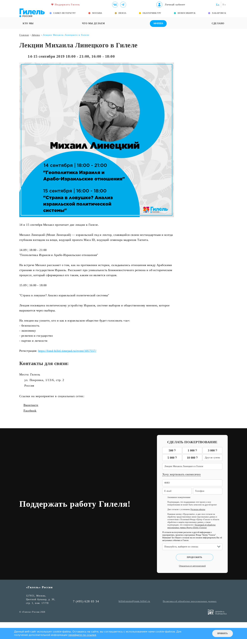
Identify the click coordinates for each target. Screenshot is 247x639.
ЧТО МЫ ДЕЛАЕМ (93, 23)
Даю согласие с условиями (186, 509)
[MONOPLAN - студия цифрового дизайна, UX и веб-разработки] (217, 613)
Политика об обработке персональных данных (190, 601)
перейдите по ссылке (82, 635)
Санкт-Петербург (64, 13)
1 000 (192, 450)
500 (172, 450)
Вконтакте (31, 405)
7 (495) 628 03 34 (86, 601)
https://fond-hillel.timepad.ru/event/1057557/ (67, 350)
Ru (224, 4)
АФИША (158, 23)
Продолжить (194, 557)
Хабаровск (219, 13)
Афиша (36, 35)
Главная (24, 35)
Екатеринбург (152, 13)
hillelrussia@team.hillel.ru (134, 601)
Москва (97, 13)
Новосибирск (187, 13)
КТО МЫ (28, 23)
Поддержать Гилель (67, 4)
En (217, 4)
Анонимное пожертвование (178, 497)
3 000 (212, 450)
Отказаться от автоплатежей (192, 566)
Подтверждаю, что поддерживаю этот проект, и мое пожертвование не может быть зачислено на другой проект (192, 503)
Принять (222, 633)
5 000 (172, 457)
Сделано (218, 23)
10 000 (192, 457)
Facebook (30, 410)
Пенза (122, 13)
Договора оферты (197, 509)
